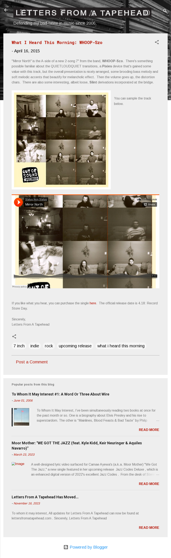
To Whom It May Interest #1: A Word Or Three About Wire (60, 394)
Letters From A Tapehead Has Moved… (45, 497)
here (93, 303)
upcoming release (75, 346)
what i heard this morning (121, 346)
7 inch (19, 346)
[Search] (165, 11)
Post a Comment (32, 362)
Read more (149, 430)
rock (49, 346)
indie (34, 346)
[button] (156, 43)
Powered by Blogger (88, 547)
